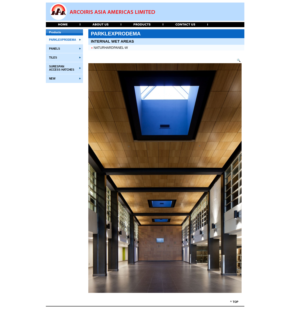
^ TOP (234, 301)
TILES (53, 57)
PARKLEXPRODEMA (62, 39)
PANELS (54, 48)
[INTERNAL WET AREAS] (239, 62)
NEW (52, 78)
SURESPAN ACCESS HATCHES (61, 68)
